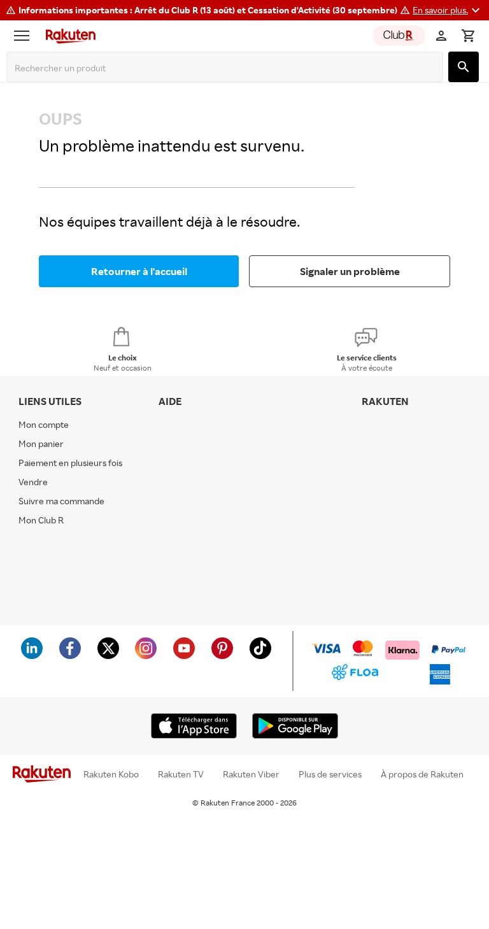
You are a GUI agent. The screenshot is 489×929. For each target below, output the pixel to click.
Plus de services (330, 774)
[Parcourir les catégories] (24, 35)
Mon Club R (41, 519)
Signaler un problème (350, 271)
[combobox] (227, 68)
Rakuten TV (181, 774)
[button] (448, 10)
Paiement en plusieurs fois (70, 462)
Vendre (33, 481)
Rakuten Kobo (111, 774)
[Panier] (468, 35)
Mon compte (43, 424)
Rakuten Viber (251, 774)
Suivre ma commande (61, 500)
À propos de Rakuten (422, 774)
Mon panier (41, 443)
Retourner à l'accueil (139, 271)
